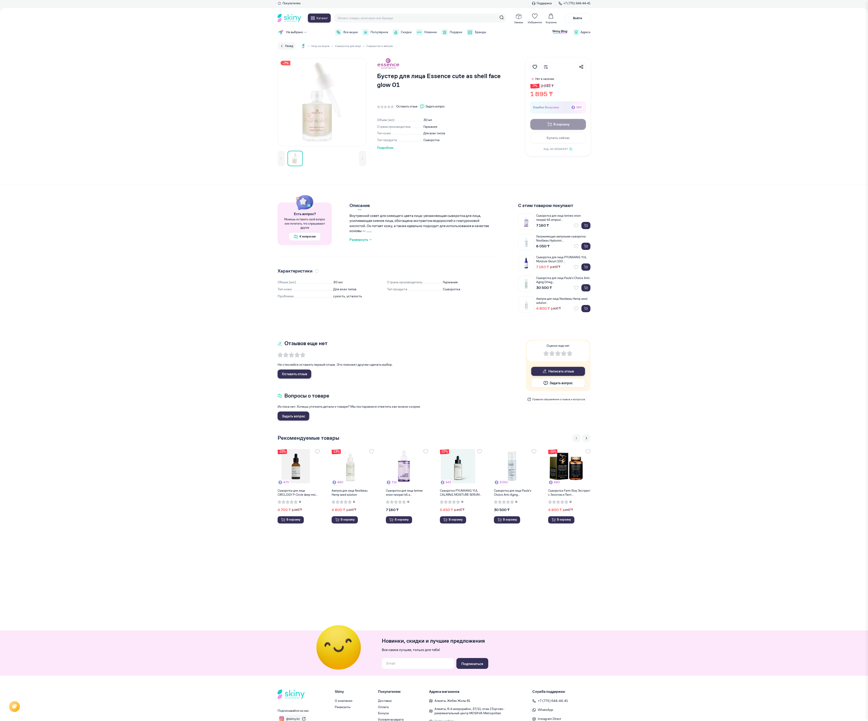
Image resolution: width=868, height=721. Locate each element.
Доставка (385, 701)
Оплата (383, 707)
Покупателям (291, 3)
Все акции (350, 32)
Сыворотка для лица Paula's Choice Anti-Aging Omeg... (563, 280)
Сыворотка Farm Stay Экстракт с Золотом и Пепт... (569, 493)
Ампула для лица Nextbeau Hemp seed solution (561, 301)
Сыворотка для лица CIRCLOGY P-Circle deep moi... (298, 493)
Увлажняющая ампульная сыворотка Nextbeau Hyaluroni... (561, 238)
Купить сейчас (558, 138)
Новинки (430, 32)
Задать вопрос (293, 416)
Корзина (551, 22)
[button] (281, 158)
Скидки (406, 32)
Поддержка (544, 3)
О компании (343, 701)
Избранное (535, 22)
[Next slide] (586, 438)
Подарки (456, 32)
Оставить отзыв (294, 374)
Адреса (585, 32)
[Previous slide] (576, 438)
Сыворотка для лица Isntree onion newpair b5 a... (404, 493)
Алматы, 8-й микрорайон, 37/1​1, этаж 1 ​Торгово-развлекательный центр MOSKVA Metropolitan (469, 711)
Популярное (379, 32)
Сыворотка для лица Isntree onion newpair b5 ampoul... (558, 218)
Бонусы (383, 713)
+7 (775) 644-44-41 (576, 3)
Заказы (518, 22)
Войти (577, 18)
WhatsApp (545, 710)
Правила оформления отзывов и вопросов (558, 399)
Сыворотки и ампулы (379, 46)
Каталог (322, 18)
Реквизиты (342, 707)
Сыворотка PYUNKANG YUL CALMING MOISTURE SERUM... (460, 493)
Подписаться (472, 663)
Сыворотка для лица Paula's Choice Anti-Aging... (512, 493)
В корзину (561, 124)
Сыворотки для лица (348, 46)
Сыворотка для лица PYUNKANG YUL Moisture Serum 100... (561, 259)
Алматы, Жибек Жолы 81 (452, 701)
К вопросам (308, 236)
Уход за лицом (320, 46)
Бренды (480, 32)
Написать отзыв (561, 371)
